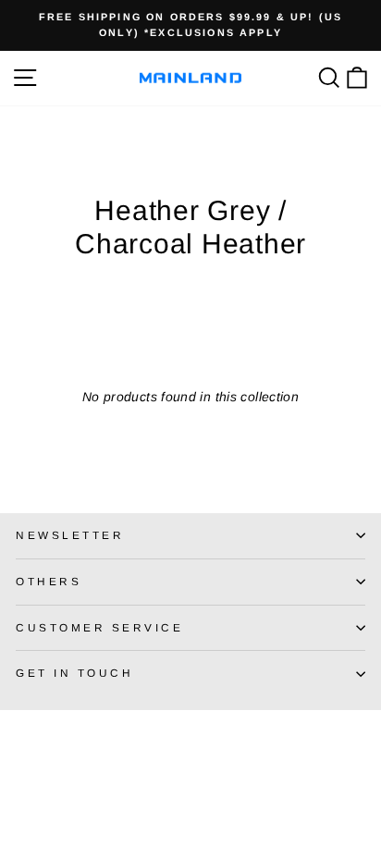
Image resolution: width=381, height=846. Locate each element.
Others (48, 581)
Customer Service (100, 627)
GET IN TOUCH (74, 673)
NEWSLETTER (70, 535)
